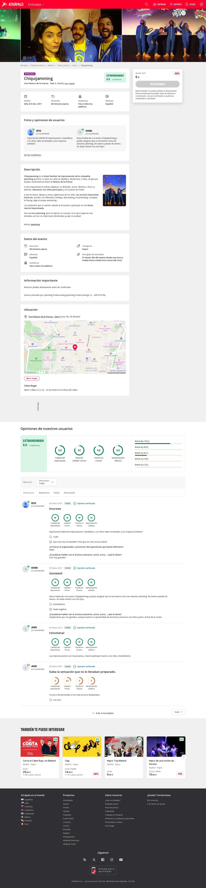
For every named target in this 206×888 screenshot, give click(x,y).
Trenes (66, 808)
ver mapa (69, 83)
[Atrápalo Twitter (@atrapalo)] (94, 860)
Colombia (29, 807)
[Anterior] (5, 35)
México (28, 817)
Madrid (51, 65)
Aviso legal (109, 826)
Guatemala (29, 814)
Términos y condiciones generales (119, 818)
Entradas (24, 65)
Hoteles (66, 811)
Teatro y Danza (63, 65)
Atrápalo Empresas (71, 840)
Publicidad (109, 811)
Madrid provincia (38, 65)
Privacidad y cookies (113, 822)
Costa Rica (29, 810)
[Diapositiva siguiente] (184, 757)
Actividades (68, 800)
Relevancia (44, 492)
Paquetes (67, 815)
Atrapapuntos (69, 837)
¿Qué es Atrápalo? (113, 800)
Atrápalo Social (111, 804)
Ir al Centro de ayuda (156, 804)
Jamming (35, 224)
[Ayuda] (190, 4)
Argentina (29, 800)
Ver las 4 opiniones (32, 155)
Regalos (66, 833)
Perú (27, 824)
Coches (66, 826)
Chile (27, 803)
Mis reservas (152, 800)
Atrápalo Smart (69, 844)
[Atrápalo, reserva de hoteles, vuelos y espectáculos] (13, 4)
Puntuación (69, 492)
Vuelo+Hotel (68, 818)
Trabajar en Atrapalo (114, 815)
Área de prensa (111, 808)
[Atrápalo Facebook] (103, 860)
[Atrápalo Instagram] (112, 860)
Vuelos (66, 804)
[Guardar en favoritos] (183, 13)
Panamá (28, 821)
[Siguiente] (200, 35)
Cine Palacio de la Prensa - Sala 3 (44, 316)
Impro (74, 65)
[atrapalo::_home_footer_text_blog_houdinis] (85, 860)
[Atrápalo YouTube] (121, 860)
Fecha (56, 492)
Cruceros (67, 822)
